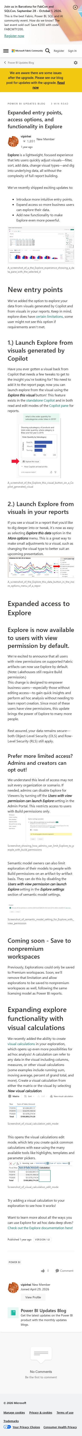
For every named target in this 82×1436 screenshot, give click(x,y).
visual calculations (21, 1043)
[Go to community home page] (27, 50)
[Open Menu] (76, 63)
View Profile (33, 1297)
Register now (14, 35)
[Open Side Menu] (6, 50)
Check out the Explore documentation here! (40, 1227)
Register (59, 50)
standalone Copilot (40, 400)
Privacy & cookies (40, 1412)
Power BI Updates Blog (21, 62)
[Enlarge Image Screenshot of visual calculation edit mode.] (41, 1106)
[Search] (47, 50)
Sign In (72, 50)
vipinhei (26, 136)
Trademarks (11, 1421)
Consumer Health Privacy (60, 1427)
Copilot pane (58, 405)
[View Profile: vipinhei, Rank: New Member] (13, 141)
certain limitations (49, 316)
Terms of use (65, 1412)
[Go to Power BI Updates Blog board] (13, 1312)
